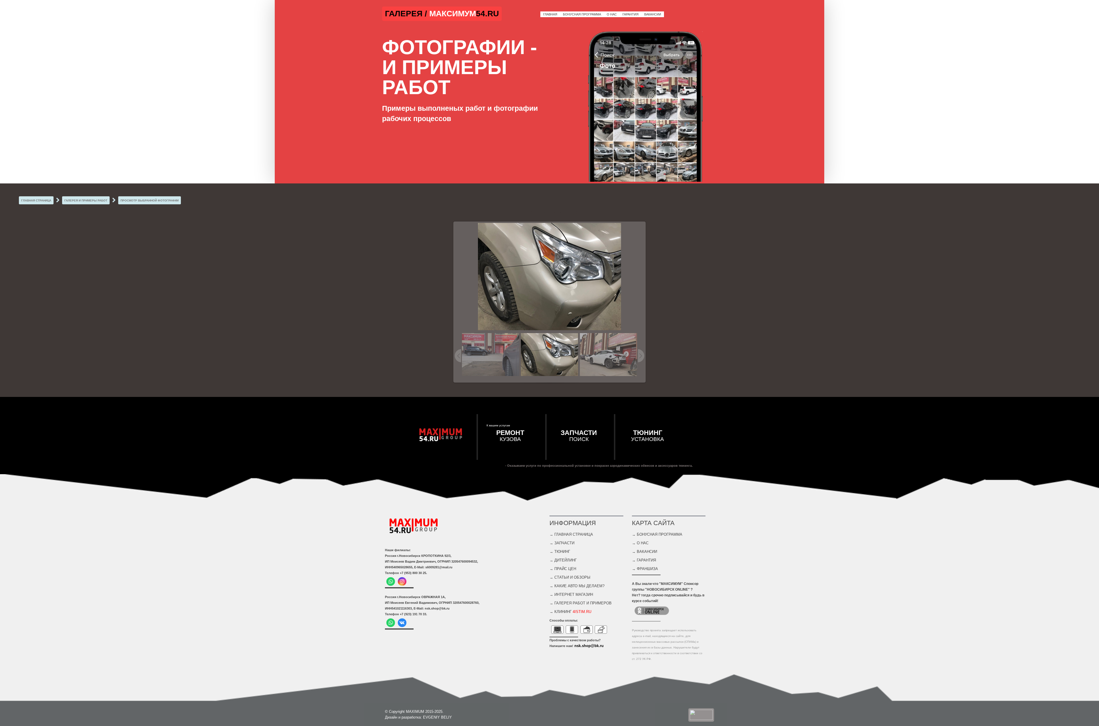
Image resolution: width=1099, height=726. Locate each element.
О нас (612, 14)
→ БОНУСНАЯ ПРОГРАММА (657, 534)
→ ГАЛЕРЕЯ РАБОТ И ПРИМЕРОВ (581, 603)
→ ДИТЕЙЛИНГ (563, 560)
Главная (550, 14)
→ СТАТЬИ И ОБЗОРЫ (570, 577)
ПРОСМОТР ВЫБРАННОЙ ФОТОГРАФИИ (149, 200)
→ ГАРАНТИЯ (644, 560)
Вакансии (652, 14)
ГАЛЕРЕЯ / (407, 13)
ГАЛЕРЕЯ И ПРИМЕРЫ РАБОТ (85, 200)
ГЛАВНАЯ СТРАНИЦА (36, 200)
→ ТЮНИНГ (560, 551)
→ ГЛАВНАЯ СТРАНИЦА (571, 534)
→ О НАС (640, 543)
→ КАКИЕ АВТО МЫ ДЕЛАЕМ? (577, 586)
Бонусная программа (582, 14)
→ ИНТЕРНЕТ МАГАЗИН (571, 594)
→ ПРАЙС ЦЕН (563, 569)
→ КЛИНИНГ (570, 612)
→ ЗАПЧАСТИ (562, 543)
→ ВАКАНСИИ (644, 551)
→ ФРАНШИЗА (645, 569)
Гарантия (630, 14)
